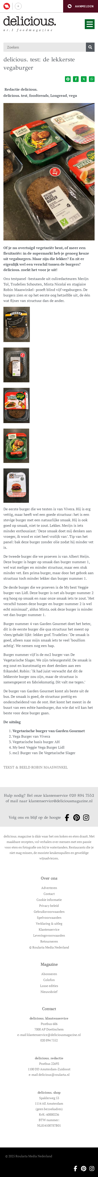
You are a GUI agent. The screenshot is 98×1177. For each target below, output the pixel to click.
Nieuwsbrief (49, 991)
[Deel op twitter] (84, 79)
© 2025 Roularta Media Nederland (28, 1156)
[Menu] (90, 24)
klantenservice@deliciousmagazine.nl (61, 801)
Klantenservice (49, 929)
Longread (58, 95)
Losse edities (49, 986)
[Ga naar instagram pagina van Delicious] (85, 817)
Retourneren (49, 941)
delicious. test (15, 95)
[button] (80, 6)
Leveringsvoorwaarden (49, 935)
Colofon (49, 980)
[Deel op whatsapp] (92, 79)
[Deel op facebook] (76, 79)
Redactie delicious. (21, 89)
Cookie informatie (49, 899)
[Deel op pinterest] (68, 79)
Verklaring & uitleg (49, 923)
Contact (49, 894)
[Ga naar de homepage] (29, 21)
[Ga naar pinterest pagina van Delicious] (75, 817)
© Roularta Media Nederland (49, 947)
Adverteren (49, 888)
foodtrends (39, 95)
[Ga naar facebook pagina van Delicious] (65, 817)
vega (73, 95)
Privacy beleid (49, 905)
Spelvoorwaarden (49, 917)
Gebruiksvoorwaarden (49, 911)
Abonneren (49, 974)
